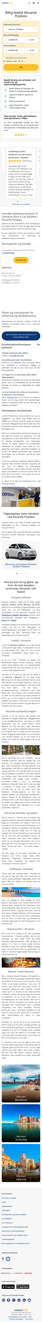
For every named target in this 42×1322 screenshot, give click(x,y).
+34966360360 (8, 253)
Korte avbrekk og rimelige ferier (14, 1235)
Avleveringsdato (9, 46)
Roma (4, 620)
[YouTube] (29, 1300)
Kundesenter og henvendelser (14, 1215)
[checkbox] (4, 58)
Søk (21, 67)
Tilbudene (6, 1210)
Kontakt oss (21, 260)
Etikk (30, 1317)
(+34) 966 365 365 (16, 356)
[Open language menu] (34, 3)
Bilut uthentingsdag (11, 35)
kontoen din (12, 397)
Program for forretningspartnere (15, 1227)
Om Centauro (7, 1223)
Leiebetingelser (8, 1239)
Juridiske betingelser (16, 1319)
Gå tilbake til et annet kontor (16, 58)
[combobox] (22, 61)
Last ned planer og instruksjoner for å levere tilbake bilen (21, 336)
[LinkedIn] (24, 1300)
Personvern (29, 1319)
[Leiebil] (7, 3)
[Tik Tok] (19, 1300)
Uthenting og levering (11, 24)
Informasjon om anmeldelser (21, 204)
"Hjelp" (33, 365)
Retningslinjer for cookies (18, 1317)
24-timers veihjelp (9, 1198)
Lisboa (13, 620)
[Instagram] (3, 1300)
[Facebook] (8, 1300)
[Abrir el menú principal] (38, 3)
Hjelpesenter (7, 1206)
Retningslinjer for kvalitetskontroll (15, 1243)
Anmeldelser (7, 1219)
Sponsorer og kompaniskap (13, 1231)
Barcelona (24, 615)
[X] (14, 1300)
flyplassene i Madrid (10, 615)
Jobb (4, 1202)
